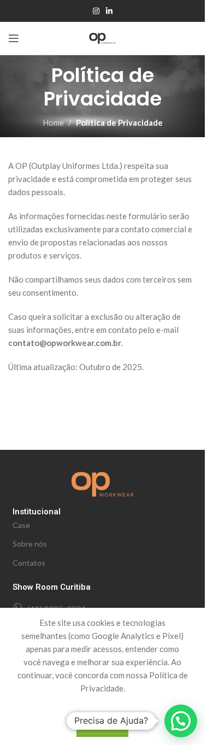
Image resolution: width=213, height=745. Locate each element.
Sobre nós (30, 543)
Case (21, 525)
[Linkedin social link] (109, 11)
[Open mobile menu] (14, 38)
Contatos (29, 562)
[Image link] (102, 483)
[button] (180, 721)
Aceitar (102, 724)
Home (53, 122)
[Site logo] (102, 37)
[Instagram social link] (96, 11)
